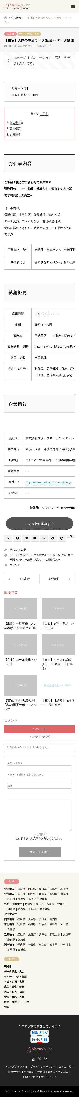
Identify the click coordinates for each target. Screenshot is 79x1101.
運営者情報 (14, 1071)
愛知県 (53, 893)
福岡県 (22, 909)
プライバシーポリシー (43, 1066)
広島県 (53, 888)
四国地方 (9, 919)
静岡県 (43, 898)
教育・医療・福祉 (14, 991)
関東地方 (9, 944)
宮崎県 (50, 904)
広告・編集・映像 (14, 986)
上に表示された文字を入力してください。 (40, 838)
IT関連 (7, 966)
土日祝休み (54, 555)
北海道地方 (10, 914)
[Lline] (35, 538)
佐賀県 (29, 904)
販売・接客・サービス (16, 1002)
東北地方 (9, 924)
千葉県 (21, 944)
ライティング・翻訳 (15, 976)
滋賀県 (22, 939)
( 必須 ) (15, 763)
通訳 (6, 1007)
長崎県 (32, 909)
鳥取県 (64, 888)
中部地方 (9, 893)
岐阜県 (43, 893)
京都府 (32, 934)
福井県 (22, 898)
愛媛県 (32, 919)
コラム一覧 (65, 1066)
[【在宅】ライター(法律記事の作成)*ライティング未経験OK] (22, 579)
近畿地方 (9, 934)
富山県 (21, 893)
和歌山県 (55, 934)
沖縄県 (61, 904)
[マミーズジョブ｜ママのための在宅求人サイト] (17, 6)
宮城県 (21, 924)
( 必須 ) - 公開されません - (26, 774)
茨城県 (22, 949)
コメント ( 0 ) (39, 729)
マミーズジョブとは (15, 1066)
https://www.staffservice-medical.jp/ (49, 482)
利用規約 (29, 1071)
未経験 (28, 559)
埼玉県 (32, 944)
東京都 (10, 33)
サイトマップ (48, 1076)
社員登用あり (52, 559)
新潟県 (64, 893)
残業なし (39, 559)
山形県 (32, 924)
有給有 (20, 559)
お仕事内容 (15, 122)
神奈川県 (65, 944)
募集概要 (14, 128)
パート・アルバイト (21, 555)
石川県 (11, 898)
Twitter (39, 1058)
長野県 (32, 898)
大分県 (39, 904)
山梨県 (32, 893)
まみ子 (22, 549)
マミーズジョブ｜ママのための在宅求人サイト (30, 1091)
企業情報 (14, 134)
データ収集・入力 (14, 971)
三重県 (21, 934)
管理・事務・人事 (29, 33)
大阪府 (67, 934)
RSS (45, 1058)
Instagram (33, 1058)
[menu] (72, 6)
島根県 (43, 888)
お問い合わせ (30, 1076)
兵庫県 (43, 934)
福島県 (53, 924)
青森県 (11, 929)
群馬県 (11, 949)
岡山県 (32, 888)
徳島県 (21, 919)
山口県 (21, 888)
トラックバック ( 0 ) (39, 736)
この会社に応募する (39, 524)
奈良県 (11, 939)
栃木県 (53, 944)
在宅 (64, 555)
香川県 (43, 919)
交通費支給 (40, 555)
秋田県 (64, 924)
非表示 (44, 113)
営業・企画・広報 (14, 981)
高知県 (53, 919)
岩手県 (43, 924)
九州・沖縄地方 (13, 904)
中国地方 (9, 888)
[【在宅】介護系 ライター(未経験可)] (57, 579)
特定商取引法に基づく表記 (52, 1071)
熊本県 (11, 909)
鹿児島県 (45, 909)
